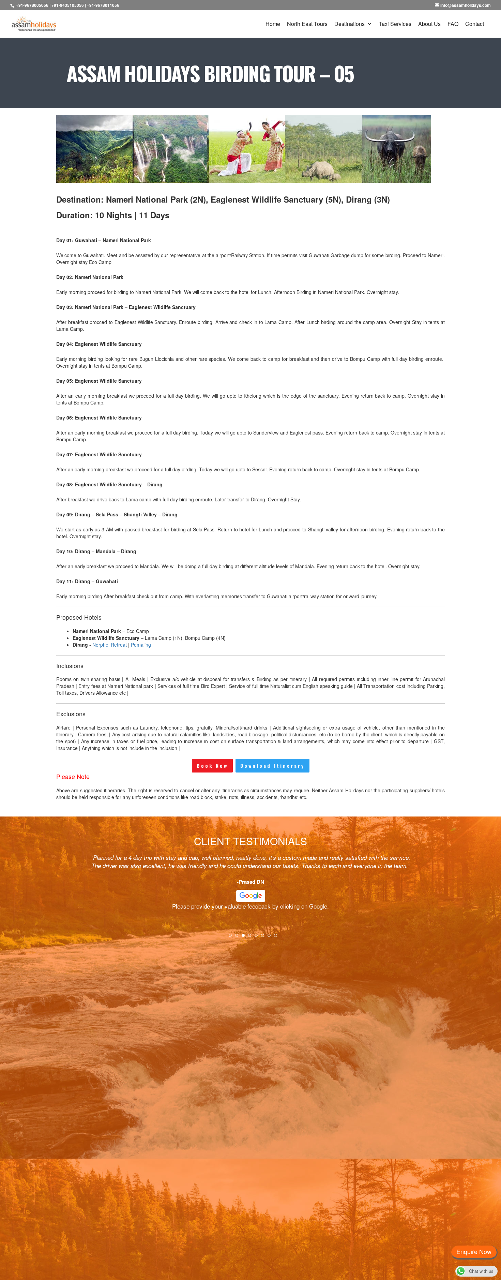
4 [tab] (251, 937)
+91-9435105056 (67, 5)
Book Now (212, 765)
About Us (429, 24)
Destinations (349, 24)
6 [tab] (264, 937)
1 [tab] (232, 937)
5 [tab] (258, 937)
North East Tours (307, 24)
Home (272, 24)
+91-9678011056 (103, 5)
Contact (474, 24)
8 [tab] (277, 937)
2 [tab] (239, 937)
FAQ (452, 24)
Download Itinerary (272, 765)
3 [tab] (245, 937)
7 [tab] (271, 937)
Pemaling (141, 644)
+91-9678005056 (32, 5)
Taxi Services (395, 24)
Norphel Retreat (109, 644)
